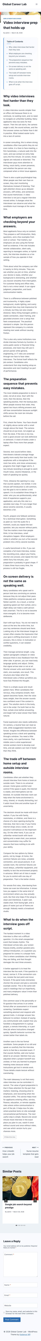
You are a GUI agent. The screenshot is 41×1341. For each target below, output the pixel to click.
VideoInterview (9, 1137)
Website (7, 1305)
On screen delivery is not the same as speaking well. (20, 67)
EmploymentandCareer (12, 18)
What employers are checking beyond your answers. (20, 55)
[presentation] (20, 1188)
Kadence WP (25, 1334)
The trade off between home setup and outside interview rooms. (20, 75)
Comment (9, 1254)
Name (7, 1285)
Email (7, 1295)
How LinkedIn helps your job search (8, 1152)
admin (7, 33)
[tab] (16, 1225)
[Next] (35, 1199)
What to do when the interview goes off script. (20, 83)
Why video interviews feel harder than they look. (21, 48)
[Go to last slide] (6, 1199)
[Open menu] (36, 4)
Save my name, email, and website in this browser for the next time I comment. (21, 1312)
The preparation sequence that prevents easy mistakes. (21, 61)
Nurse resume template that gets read (30, 1152)
